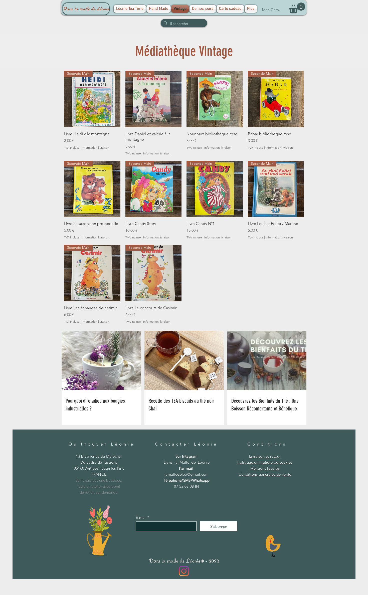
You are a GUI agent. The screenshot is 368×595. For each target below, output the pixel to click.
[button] (297, 8)
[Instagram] (184, 571)
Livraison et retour (265, 456)
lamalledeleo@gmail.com (186, 474)
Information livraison (95, 147)
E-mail (141, 517)
